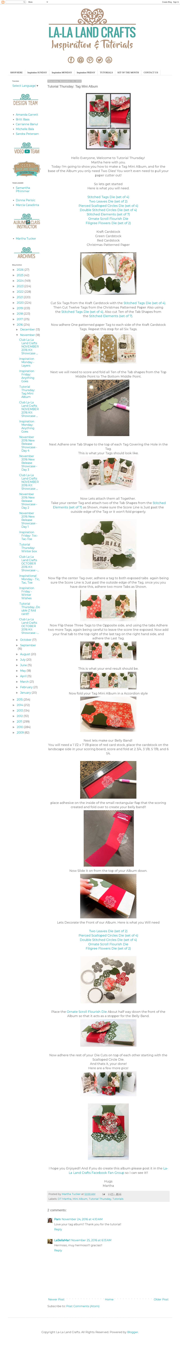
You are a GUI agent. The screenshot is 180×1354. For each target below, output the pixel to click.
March (25, 681)
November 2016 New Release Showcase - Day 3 (28, 462)
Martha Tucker (26, 238)
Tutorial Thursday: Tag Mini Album (27, 392)
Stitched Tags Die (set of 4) (108, 197)
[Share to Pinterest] (120, 1194)
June (24, 665)
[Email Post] (103, 1194)
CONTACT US (151, 72)
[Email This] (109, 1194)
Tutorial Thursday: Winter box (28, 548)
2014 (20, 705)
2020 (20, 302)
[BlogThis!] (112, 1194)
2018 (20, 313)
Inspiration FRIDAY (86, 72)
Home (109, 1299)
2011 (20, 721)
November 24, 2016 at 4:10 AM (82, 1219)
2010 (20, 727)
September (28, 645)
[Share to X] (114, 1194)
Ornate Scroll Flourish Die (108, 219)
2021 (20, 297)
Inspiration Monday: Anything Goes (26, 426)
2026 (20, 269)
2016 (20, 324)
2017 (20, 319)
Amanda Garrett (27, 114)
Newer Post (56, 1299)
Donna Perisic (25, 200)
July (23, 659)
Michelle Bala (25, 129)
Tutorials (117, 1198)
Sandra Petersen (27, 133)
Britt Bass (23, 119)
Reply (58, 1229)
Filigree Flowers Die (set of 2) (108, 223)
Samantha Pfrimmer (23, 189)
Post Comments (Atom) (82, 1306)
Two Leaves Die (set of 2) (108, 201)
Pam (57, 1219)
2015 (20, 699)
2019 (20, 308)
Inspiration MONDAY (62, 72)
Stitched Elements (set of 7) (108, 214)
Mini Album (80, 1198)
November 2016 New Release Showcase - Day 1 (28, 519)
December (28, 329)
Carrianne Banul (27, 124)
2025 (20, 275)
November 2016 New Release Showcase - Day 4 (28, 443)
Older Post (161, 1299)
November (28, 335)
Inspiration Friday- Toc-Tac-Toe (28, 536)
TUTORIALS (106, 72)
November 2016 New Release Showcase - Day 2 (28, 500)
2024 (20, 280)
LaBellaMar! (62, 1240)
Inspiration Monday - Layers (26, 362)
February (26, 687)
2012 (20, 716)
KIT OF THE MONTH (128, 72)
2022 (20, 291)
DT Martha (64, 1198)
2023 (20, 286)
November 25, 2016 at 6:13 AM (91, 1240)
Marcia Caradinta (27, 205)
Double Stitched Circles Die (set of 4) (108, 210)
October (26, 639)
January (26, 692)
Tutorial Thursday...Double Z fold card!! (29, 609)
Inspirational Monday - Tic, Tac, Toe (29, 579)
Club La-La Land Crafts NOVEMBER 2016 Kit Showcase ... (29, 346)
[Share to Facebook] (117, 1194)
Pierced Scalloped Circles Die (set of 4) (108, 206)
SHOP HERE (16, 72)
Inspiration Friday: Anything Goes (26, 376)
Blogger (132, 1332)
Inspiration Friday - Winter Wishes (26, 593)
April (23, 676)
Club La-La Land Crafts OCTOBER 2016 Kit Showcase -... (29, 563)
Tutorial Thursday (100, 1198)
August (25, 654)
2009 (20, 732)
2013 (20, 710)
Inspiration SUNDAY (37, 72)
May (23, 670)
